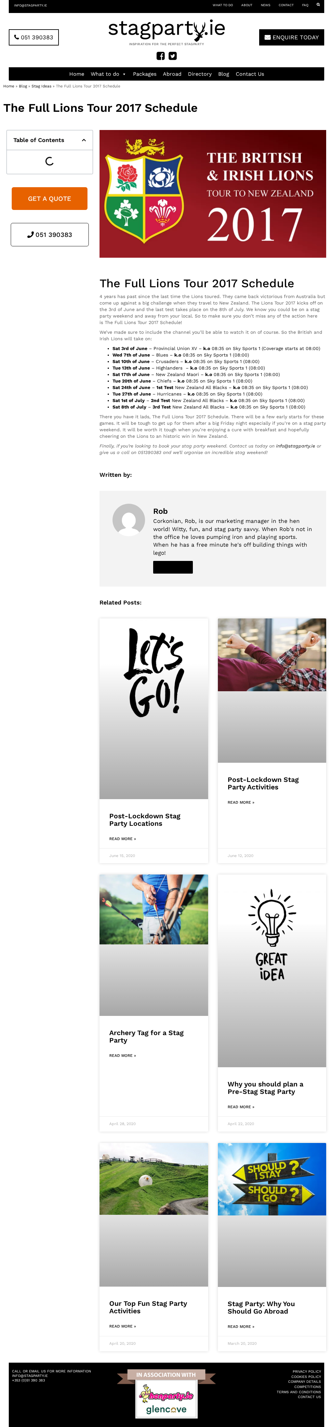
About (246, 5)
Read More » (122, 839)
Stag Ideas (41, 86)
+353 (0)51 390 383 (28, 1380)
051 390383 (36, 37)
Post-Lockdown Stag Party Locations (144, 819)
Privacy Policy (307, 1371)
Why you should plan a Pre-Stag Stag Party (265, 1088)
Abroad (172, 74)
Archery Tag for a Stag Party (146, 1036)
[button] (84, 140)
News (265, 5)
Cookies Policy (306, 1377)
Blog (223, 74)
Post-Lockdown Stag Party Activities (263, 783)
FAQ (305, 5)
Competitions (307, 1387)
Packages (144, 74)
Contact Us (250, 74)
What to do (223, 5)
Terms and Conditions (299, 1392)
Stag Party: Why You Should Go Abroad (261, 1307)
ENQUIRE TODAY (295, 37)
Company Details (304, 1382)
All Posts (173, 567)
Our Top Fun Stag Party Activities (148, 1307)
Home (76, 74)
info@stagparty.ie (30, 5)
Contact (286, 5)
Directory (200, 74)
